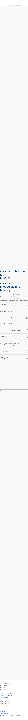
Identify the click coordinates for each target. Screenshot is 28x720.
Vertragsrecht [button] (4, 358)
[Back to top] (14, 719)
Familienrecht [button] (4, 351)
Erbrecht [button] (3, 337)
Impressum (3, 711)
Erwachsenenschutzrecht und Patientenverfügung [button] (10, 344)
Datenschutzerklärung (5, 713)
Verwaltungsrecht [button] (6, 311)
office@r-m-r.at (10, 589)
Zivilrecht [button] (3, 305)
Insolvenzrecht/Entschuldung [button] (10, 330)
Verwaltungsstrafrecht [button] (7, 324)
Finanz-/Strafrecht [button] (6, 318)
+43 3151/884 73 (11, 586)
